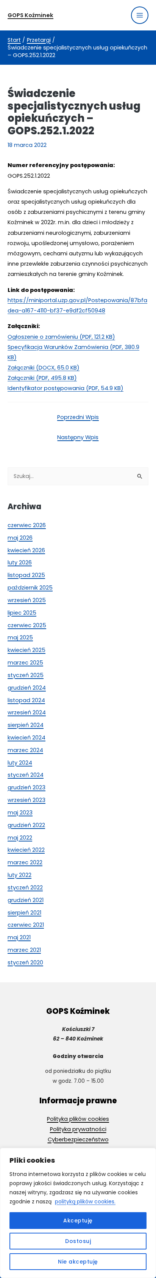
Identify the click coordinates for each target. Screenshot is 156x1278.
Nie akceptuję (78, 1261)
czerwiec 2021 (26, 925)
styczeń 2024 (26, 775)
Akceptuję (78, 1220)
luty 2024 (20, 762)
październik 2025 (30, 587)
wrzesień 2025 (27, 600)
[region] (78, 1213)
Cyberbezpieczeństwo (78, 1139)
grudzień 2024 (27, 688)
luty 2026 (20, 562)
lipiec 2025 (22, 613)
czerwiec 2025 (27, 625)
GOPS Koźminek (30, 15)
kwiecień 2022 (26, 850)
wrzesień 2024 (27, 712)
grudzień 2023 (26, 787)
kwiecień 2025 (26, 650)
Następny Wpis (77, 437)
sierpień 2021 (24, 912)
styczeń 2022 (25, 887)
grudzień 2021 (26, 900)
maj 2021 (19, 937)
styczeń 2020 (25, 962)
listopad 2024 (26, 700)
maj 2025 (20, 637)
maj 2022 (20, 837)
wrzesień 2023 (26, 800)
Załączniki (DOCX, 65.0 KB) (44, 367)
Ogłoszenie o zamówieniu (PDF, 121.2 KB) (61, 337)
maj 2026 (20, 538)
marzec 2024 (25, 750)
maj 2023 (20, 812)
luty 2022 (19, 875)
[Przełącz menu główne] (139, 15)
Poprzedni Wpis (78, 417)
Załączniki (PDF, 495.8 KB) (42, 378)
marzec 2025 (25, 662)
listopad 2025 (26, 575)
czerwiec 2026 (27, 525)
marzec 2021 (24, 950)
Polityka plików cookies (78, 1119)
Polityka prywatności (78, 1129)
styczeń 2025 (26, 675)
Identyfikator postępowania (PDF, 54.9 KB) (65, 388)
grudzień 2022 (26, 825)
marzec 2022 (25, 862)
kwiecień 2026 (26, 550)
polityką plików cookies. (85, 1201)
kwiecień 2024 (26, 737)
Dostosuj (78, 1241)
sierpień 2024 (26, 725)
